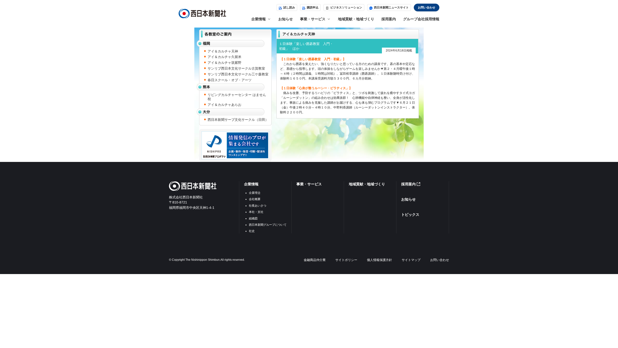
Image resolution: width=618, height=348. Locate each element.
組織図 (253, 218)
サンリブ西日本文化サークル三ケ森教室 (238, 74)
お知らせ (285, 19)
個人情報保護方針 (379, 260)
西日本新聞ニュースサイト (391, 7)
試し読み (289, 7)
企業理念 (254, 193)
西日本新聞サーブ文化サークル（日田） (238, 120)
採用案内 (388, 19)
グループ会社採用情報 (421, 19)
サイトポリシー (346, 260)
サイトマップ (411, 260)
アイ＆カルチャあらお (224, 105)
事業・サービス (309, 184)
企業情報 (251, 184)
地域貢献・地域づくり (356, 19)
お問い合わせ (426, 7)
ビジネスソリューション (346, 7)
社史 (252, 231)
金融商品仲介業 (315, 260)
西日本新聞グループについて (268, 224)
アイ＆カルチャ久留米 (224, 57)
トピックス (410, 214)
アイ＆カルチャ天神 (223, 51)
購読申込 (312, 7)
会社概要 (254, 199)
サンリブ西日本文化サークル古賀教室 (236, 68)
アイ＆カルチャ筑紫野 (224, 63)
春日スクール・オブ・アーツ (230, 80)
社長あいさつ (257, 205)
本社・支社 (256, 212)
